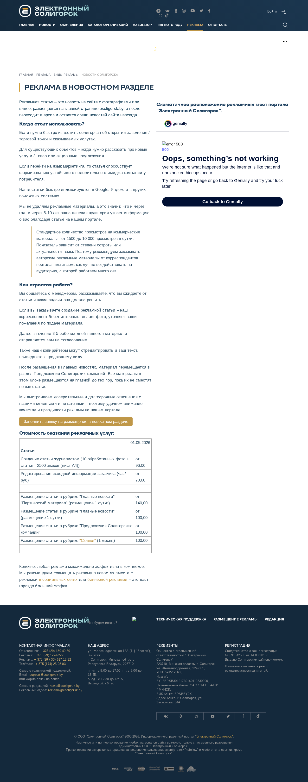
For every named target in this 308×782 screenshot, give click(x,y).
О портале (217, 25)
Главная (26, 25)
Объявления (71, 25)
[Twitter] (201, 11)
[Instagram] (184, 11)
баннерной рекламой (107, 579)
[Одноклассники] (175, 11)
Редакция (274, 619)
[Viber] (160, 16)
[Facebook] (209, 11)
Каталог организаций (108, 25)
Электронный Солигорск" (214, 736)
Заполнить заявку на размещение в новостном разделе (76, 421)
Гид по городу (169, 25)
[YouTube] (193, 11)
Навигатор (142, 25)
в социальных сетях (58, 579)
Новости (47, 25)
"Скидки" (87, 540)
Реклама (195, 25)
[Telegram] (158, 11)
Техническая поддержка (181, 619)
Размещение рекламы (235, 619)
